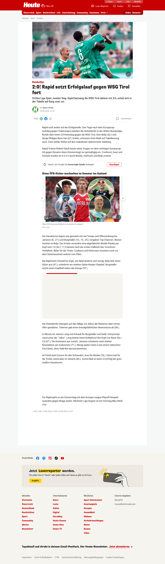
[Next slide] (122, 198)
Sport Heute (48, 108)
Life (58, 12)
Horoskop (57, 516)
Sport (38, 12)
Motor (87, 525)
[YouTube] (62, 458)
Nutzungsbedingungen (93, 557)
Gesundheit (89, 512)
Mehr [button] (103, 12)
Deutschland (28, 508)
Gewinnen (94, 12)
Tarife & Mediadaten (43, 557)
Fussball (40, 18)
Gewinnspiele (90, 504)
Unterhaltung (68, 12)
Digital (56, 512)
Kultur (56, 508)
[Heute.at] (31, 4)
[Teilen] (50, 119)
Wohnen (88, 516)
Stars (55, 500)
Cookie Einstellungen (115, 557)
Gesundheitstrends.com (125, 504)
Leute (55, 504)
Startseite (25, 18)
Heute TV (57, 529)
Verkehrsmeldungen (93, 520)
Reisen (87, 529)
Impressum (27, 557)
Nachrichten (28, 512)
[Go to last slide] (42, 198)
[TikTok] (56, 458)
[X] (43, 458)
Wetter (25, 525)
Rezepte (88, 508)
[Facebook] (45, 118)
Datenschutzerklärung (71, 557)
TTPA (57, 557)
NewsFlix (119, 500)
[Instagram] (50, 458)
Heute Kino (58, 525)
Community (82, 12)
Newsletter (27, 529)
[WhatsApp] (41, 118)
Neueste (136, 12)
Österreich (28, 12)
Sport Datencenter (93, 500)
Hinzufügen (114, 164)
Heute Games (59, 520)
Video (128, 12)
